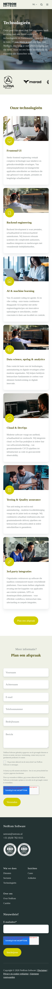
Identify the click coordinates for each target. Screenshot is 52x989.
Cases (30, 873)
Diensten (7, 873)
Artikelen (32, 878)
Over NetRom (9, 898)
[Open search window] (41, 4)
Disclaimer (42, 970)
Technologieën (9, 883)
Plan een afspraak (26, 620)
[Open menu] (47, 4)
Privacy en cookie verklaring (15, 974)
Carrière (6, 903)
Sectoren (7, 878)
